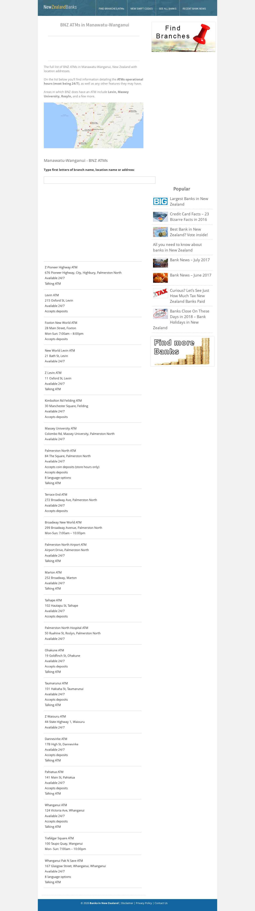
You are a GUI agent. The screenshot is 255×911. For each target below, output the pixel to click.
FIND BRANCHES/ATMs (111, 8)
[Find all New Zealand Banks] (181, 351)
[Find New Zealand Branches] (183, 51)
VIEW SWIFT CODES (141, 8)
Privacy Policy (144, 903)
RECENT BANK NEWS (194, 8)
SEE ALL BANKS (168, 8)
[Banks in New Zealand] (60, 10)
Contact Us (161, 903)
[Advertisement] (94, 48)
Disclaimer (127, 903)
